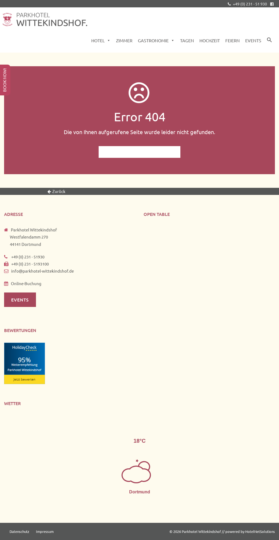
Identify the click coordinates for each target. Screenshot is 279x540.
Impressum (45, 531)
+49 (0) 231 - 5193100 (30, 263)
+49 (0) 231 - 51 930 (249, 3)
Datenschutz (19, 531)
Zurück (58, 191)
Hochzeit (209, 40)
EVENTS (20, 300)
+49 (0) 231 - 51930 (27, 256)
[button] (269, 40)
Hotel (98, 40)
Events (253, 40)
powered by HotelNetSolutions (250, 531)
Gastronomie (153, 40)
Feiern (232, 40)
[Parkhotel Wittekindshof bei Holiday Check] (24, 362)
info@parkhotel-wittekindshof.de (42, 270)
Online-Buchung (26, 283)
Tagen (187, 40)
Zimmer (124, 40)
